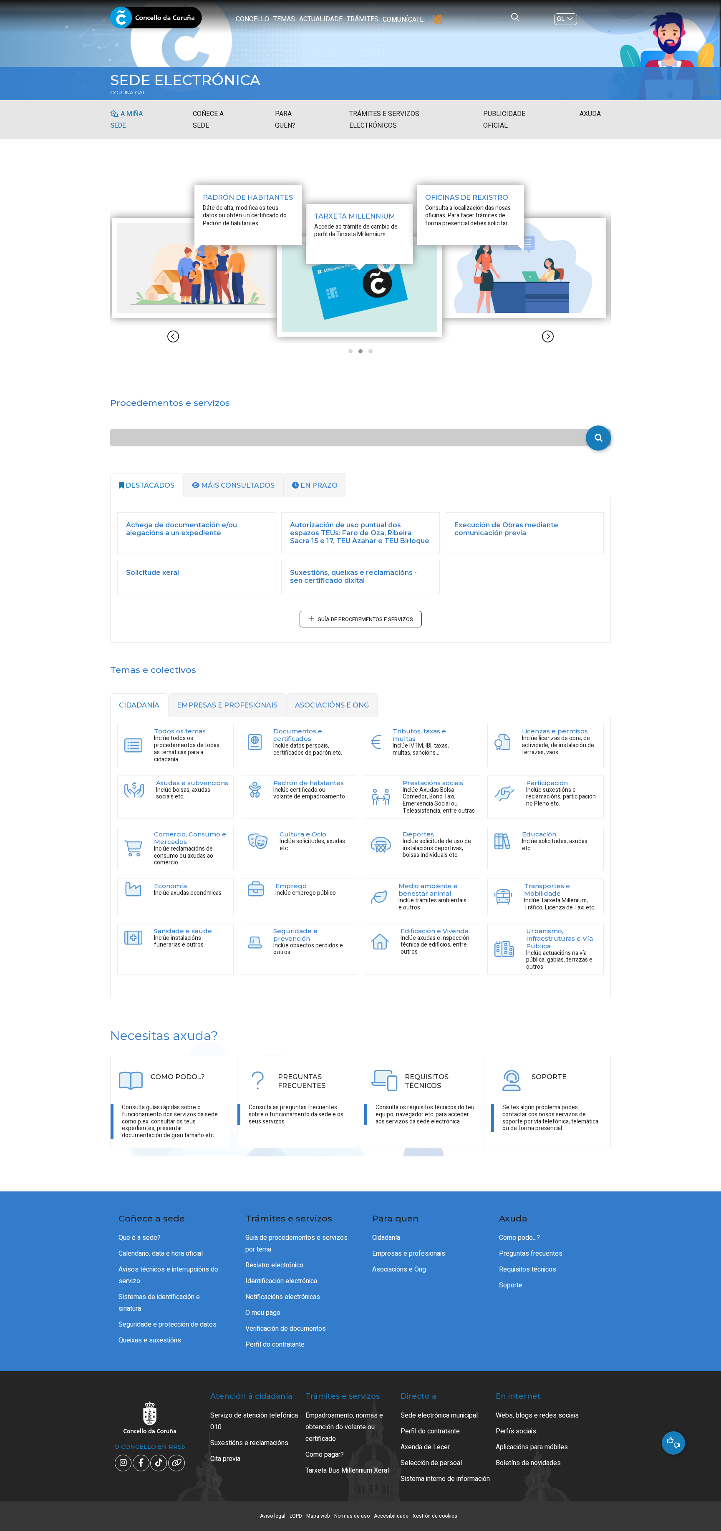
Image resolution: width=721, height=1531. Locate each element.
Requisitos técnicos (527, 1269)
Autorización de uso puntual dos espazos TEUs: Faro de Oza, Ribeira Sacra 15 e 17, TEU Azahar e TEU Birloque (359, 533)
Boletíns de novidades (528, 1463)
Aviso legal (272, 1516)
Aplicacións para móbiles (532, 1447)
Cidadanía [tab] (139, 705)
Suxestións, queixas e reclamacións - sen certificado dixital (353, 576)
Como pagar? (324, 1455)
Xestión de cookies (435, 1516)
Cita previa (225, 1459)
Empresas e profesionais (408, 1254)
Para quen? (285, 120)
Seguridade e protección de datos (167, 1324)
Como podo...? (519, 1238)
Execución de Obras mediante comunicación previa (506, 529)
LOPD (296, 1516)
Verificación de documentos (285, 1329)
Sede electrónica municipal (439, 1415)
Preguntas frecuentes (530, 1254)
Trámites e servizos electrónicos (384, 120)
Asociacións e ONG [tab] (332, 705)
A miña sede (126, 120)
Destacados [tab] (149, 485)
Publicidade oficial (504, 120)
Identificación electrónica (281, 1281)
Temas (284, 19)
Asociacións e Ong (399, 1269)
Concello (252, 19)
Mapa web (318, 1516)
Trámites (362, 19)
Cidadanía (386, 1238)
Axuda (590, 114)
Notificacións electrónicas (282, 1297)
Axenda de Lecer (425, 1447)
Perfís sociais (516, 1431)
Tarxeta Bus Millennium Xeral (347, 1471)
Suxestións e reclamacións (249, 1443)
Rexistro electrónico (274, 1265)
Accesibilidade (391, 1516)
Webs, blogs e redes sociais (537, 1415)
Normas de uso (352, 1516)
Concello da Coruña (156, 20)
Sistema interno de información (445, 1479)
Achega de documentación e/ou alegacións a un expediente (181, 529)
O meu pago (262, 1313)
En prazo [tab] (318, 485)
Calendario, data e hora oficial (160, 1254)
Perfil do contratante (275, 1345)
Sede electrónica (185, 80)
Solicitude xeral (152, 573)
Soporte (510, 1285)
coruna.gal (128, 93)
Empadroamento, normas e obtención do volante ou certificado (344, 1427)
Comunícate (403, 20)
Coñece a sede (208, 120)
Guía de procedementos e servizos (365, 619)
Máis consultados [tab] (237, 485)
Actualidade (321, 19)
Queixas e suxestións (149, 1340)
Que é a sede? (139, 1238)
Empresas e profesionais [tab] (227, 705)
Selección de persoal (431, 1463)
